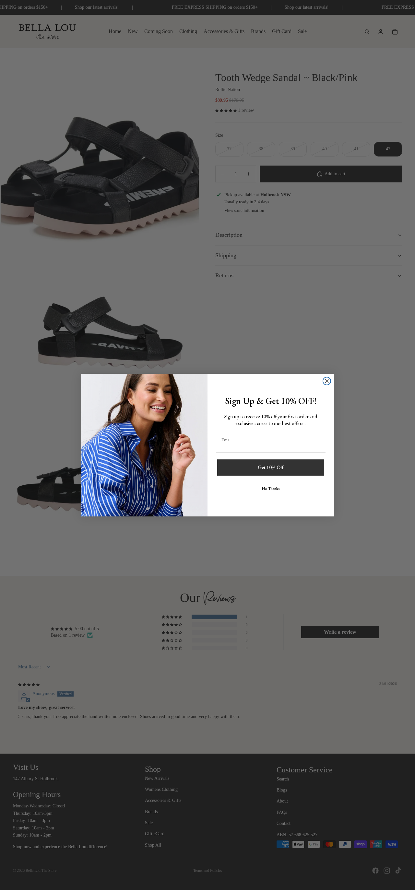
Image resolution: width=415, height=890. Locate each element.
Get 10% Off (271, 467)
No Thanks (271, 488)
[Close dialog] (327, 381)
